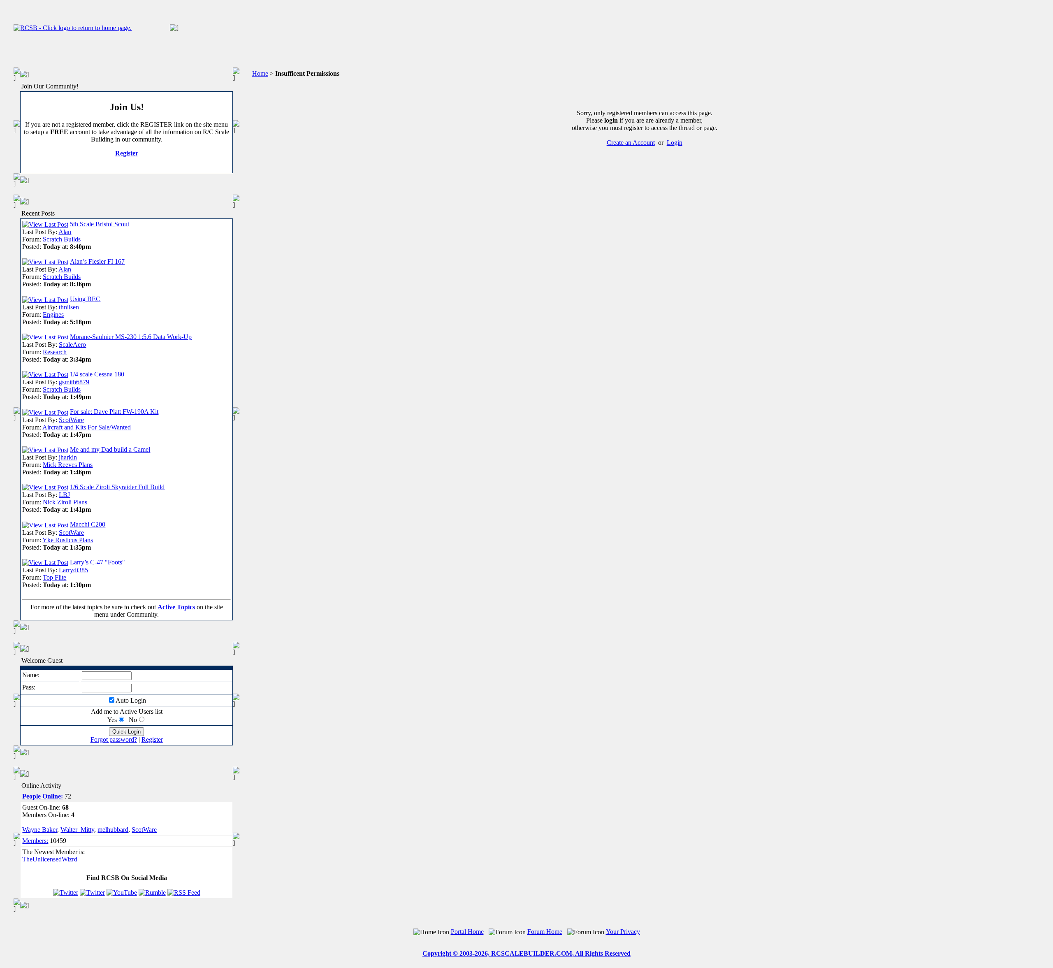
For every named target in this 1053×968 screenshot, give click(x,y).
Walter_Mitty (77, 829)
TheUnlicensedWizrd (49, 859)
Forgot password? (113, 739)
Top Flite (54, 577)
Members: (35, 840)
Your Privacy (623, 931)
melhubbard (112, 829)
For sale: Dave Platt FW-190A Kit (114, 411)
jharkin (68, 457)
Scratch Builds (62, 239)
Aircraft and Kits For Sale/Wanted (86, 427)
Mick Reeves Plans (68, 464)
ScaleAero (72, 344)
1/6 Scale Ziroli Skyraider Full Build (117, 486)
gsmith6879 (74, 381)
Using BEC (85, 298)
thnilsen (69, 307)
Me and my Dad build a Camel (110, 449)
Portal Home (467, 931)
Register (126, 153)
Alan (64, 231)
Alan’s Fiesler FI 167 (97, 261)
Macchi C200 (87, 524)
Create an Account (631, 142)
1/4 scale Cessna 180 (97, 374)
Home (260, 73)
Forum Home (544, 931)
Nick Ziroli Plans (65, 502)
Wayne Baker (39, 829)
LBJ (64, 494)
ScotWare (71, 419)
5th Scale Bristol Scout (99, 224)
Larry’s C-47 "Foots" (97, 562)
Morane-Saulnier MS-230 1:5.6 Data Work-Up (131, 336)
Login (674, 142)
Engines (53, 314)
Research (55, 351)
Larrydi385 (73, 569)
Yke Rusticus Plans (67, 539)
